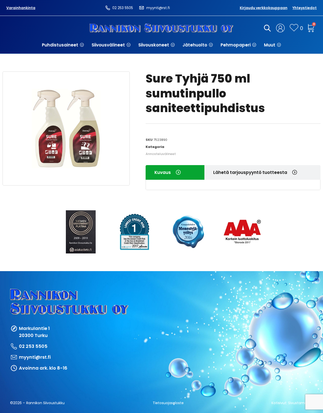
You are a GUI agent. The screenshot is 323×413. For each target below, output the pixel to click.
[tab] (175, 172)
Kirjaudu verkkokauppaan (263, 7)
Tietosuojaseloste (168, 402)
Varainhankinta (20, 7)
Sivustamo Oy (300, 402)
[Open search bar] (266, 28)
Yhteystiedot (304, 7)
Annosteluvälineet (161, 153)
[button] (63, 44)
